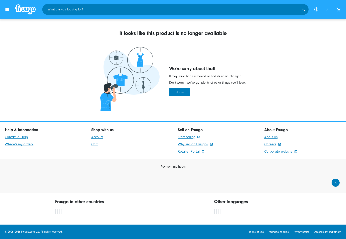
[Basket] (339, 9)
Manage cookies (279, 232)
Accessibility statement (327, 232)
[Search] (304, 9)
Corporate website (278, 151)
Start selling (186, 137)
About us (271, 137)
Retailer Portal (189, 151)
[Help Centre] (316, 9)
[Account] (328, 9)
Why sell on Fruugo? (193, 144)
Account (97, 137)
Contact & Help (16, 137)
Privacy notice (302, 232)
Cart (94, 144)
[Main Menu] (7, 9)
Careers (270, 144)
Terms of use (256, 232)
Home (180, 92)
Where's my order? (19, 144)
